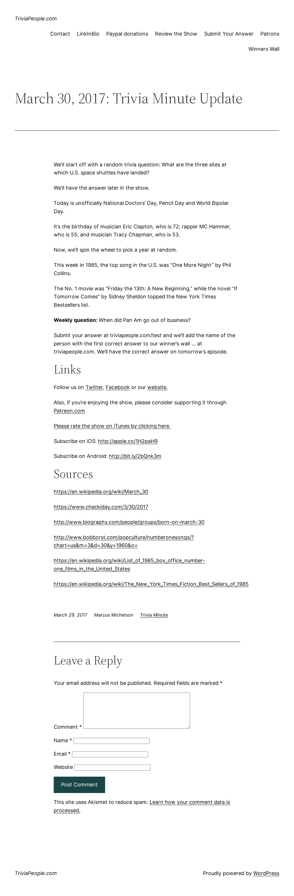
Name (63, 740)
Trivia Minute (154, 615)
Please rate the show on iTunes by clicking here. (112, 426)
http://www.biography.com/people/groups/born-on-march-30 (129, 522)
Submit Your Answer (229, 34)
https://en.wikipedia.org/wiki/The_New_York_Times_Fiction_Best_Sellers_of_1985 (151, 584)
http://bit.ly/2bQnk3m (135, 456)
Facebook (118, 387)
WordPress (266, 873)
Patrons (269, 34)
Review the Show (176, 34)
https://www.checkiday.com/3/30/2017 (101, 507)
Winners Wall (263, 49)
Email (62, 754)
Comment (68, 727)
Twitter (94, 387)
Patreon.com (69, 411)
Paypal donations (127, 34)
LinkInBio (88, 34)
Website (63, 767)
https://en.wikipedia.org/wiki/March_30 (101, 492)
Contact (60, 34)
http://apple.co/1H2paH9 (128, 441)
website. (157, 387)
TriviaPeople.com (36, 18)
